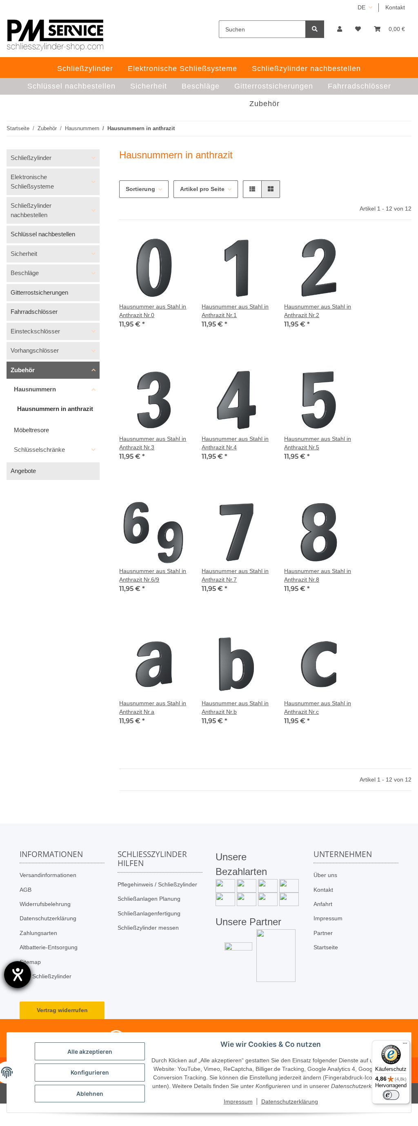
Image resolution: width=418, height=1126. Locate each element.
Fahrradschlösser (34, 311)
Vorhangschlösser (35, 350)
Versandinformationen (48, 875)
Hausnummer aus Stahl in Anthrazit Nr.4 (235, 443)
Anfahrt (323, 904)
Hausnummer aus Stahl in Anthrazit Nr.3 (152, 443)
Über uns (325, 875)
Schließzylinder (31, 157)
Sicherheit (24, 253)
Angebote (23, 470)
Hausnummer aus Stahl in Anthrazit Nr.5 (317, 443)
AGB (25, 889)
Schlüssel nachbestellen (43, 234)
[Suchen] (314, 29)
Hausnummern (35, 389)
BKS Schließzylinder (45, 976)
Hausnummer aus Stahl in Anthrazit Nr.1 (235, 310)
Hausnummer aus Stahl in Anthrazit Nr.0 (152, 310)
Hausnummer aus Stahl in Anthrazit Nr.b (235, 707)
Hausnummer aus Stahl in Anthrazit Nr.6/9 (152, 575)
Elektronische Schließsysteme (32, 181)
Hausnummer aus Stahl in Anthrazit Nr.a (152, 707)
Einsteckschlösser (35, 331)
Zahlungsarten (38, 933)
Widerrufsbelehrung (45, 904)
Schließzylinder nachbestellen (31, 210)
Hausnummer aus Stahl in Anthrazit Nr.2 (317, 310)
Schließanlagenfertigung (149, 913)
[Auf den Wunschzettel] (175, 247)
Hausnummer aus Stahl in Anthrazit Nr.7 (235, 575)
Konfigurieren (90, 1072)
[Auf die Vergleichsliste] (153, 247)
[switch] (391, 1095)
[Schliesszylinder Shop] (55, 35)
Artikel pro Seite (202, 189)
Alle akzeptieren (89, 1051)
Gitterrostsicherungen (39, 292)
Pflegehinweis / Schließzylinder (157, 884)
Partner (323, 933)
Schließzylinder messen (148, 927)
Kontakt (395, 7)
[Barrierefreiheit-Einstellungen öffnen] (17, 974)
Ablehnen (89, 1093)
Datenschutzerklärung (48, 918)
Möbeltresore (31, 429)
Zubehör (23, 369)
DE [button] (361, 7)
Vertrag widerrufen (62, 1010)
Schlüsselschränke (39, 449)
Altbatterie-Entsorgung (49, 947)
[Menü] (405, 1045)
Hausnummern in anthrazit (55, 408)
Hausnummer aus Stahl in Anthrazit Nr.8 (317, 575)
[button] (340, 29)
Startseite (326, 947)
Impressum (328, 918)
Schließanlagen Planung (149, 898)
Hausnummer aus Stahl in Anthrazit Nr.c (317, 707)
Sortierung (140, 189)
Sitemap (30, 962)
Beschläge (25, 272)
